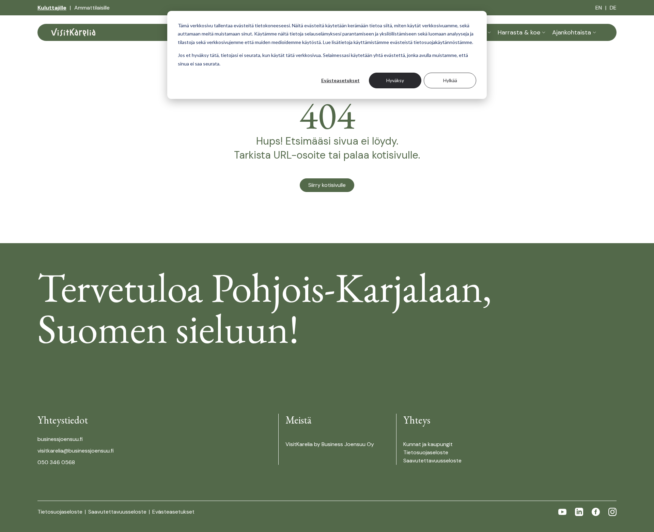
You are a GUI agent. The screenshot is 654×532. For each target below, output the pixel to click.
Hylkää (450, 80)
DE (613, 7)
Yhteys (416, 420)
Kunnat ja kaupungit (428, 444)
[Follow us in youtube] (562, 512)
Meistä (298, 420)
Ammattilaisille (92, 7)
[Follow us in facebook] (596, 512)
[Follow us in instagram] (612, 512)
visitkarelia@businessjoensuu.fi (75, 450)
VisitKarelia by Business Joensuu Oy (329, 444)
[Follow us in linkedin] (579, 512)
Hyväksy (395, 80)
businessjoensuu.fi (60, 439)
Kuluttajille (51, 7)
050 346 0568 (56, 462)
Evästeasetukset (340, 80)
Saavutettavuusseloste (432, 460)
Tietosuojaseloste (425, 452)
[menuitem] (51, 8)
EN (598, 7)
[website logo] (73, 32)
